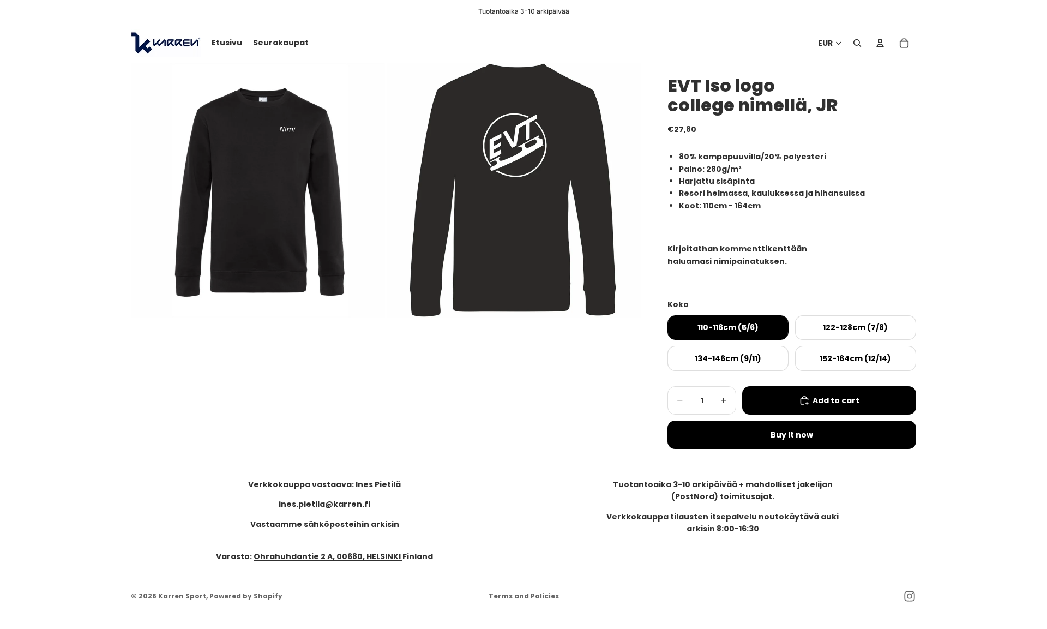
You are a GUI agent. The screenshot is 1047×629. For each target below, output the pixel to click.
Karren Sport (182, 596)
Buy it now (792, 434)
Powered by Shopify (245, 596)
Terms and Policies (524, 596)
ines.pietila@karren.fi (324, 504)
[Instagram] (909, 596)
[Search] (857, 43)
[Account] (880, 43)
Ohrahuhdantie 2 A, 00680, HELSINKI (328, 556)
